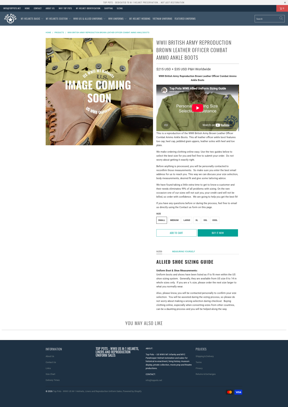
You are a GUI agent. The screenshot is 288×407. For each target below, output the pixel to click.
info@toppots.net (12, 8)
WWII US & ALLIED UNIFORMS (88, 18)
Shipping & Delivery (205, 356)
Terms (199, 362)
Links (48, 368)
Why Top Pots (65, 8)
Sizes (159, 251)
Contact (38, 8)
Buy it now (218, 233)
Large (187, 220)
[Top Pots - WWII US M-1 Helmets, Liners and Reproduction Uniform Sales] (10, 18)
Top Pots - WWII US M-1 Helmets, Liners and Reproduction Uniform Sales (87, 391)
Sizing (120, 8)
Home (27, 8)
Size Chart (50, 374)
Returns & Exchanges (206, 374)
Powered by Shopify (132, 391)
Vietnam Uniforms (162, 18)
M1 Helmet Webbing (139, 18)
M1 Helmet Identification (88, 8)
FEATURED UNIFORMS (185, 18)
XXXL (215, 220)
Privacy (199, 368)
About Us (50, 8)
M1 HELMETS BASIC (31, 18)
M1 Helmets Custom (57, 18)
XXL (205, 220)
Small (161, 220)
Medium (174, 220)
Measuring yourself (183, 251)
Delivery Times (53, 380)
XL (197, 220)
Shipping (108, 8)
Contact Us (51, 362)
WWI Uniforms (116, 18)
